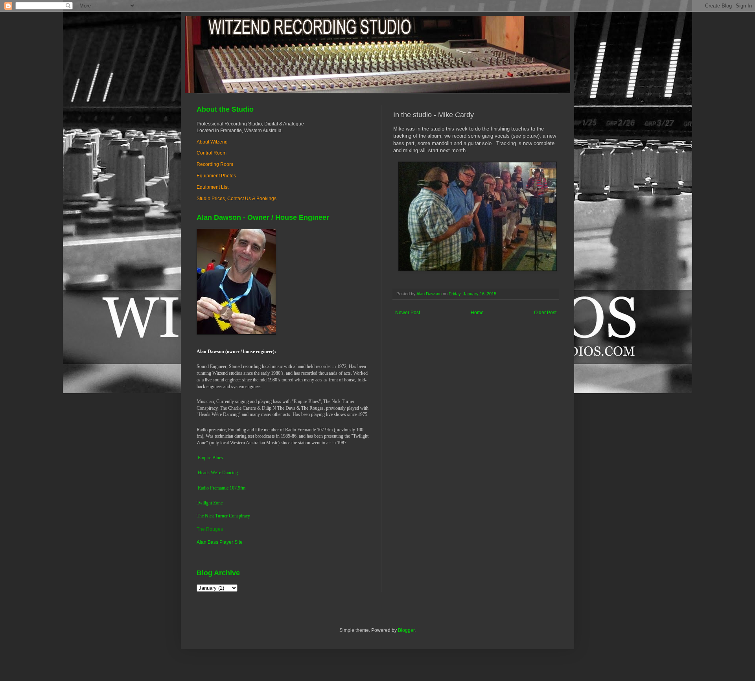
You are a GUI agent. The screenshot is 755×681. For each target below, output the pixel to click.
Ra (200, 488)
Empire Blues (210, 457)
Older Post (545, 312)
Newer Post (407, 312)
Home (477, 312)
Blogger (406, 630)
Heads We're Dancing (218, 472)
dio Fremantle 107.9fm (224, 488)
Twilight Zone (210, 503)
